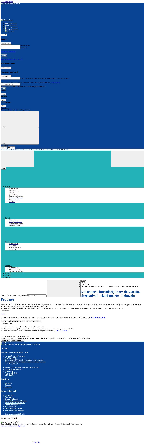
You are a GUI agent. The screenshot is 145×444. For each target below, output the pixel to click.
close (3, 168)
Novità (83, 283)
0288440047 (9, 371)
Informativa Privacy (11, 399)
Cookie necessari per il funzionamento (14, 336)
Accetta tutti (33, 321)
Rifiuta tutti (18, 321)
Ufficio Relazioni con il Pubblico (16, 401)
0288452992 (9, 375)
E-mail (23, 78)
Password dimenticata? (8, 52)
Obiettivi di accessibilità (13, 405)
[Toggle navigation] (17, 159)
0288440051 (12, 358)
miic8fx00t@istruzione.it (26, 360)
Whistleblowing (10, 406)
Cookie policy (10, 395)
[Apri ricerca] (127, 159)
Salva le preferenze (17, 340)
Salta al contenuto (7, 2)
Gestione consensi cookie (13, 408)
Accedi (4, 35)
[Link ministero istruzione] (10, 4)
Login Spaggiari (55, 82)
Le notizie (84, 284)
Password (24, 48)
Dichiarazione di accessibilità (15, 403)
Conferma (11, 147)
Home (83, 281)
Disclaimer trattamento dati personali (13, 426)
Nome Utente (25, 45)
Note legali (8, 397)
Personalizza (6, 321)
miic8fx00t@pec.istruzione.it (27, 362)
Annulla (4, 147)
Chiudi (4, 94)
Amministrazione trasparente (14, 410)
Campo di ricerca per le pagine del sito (14, 295)
